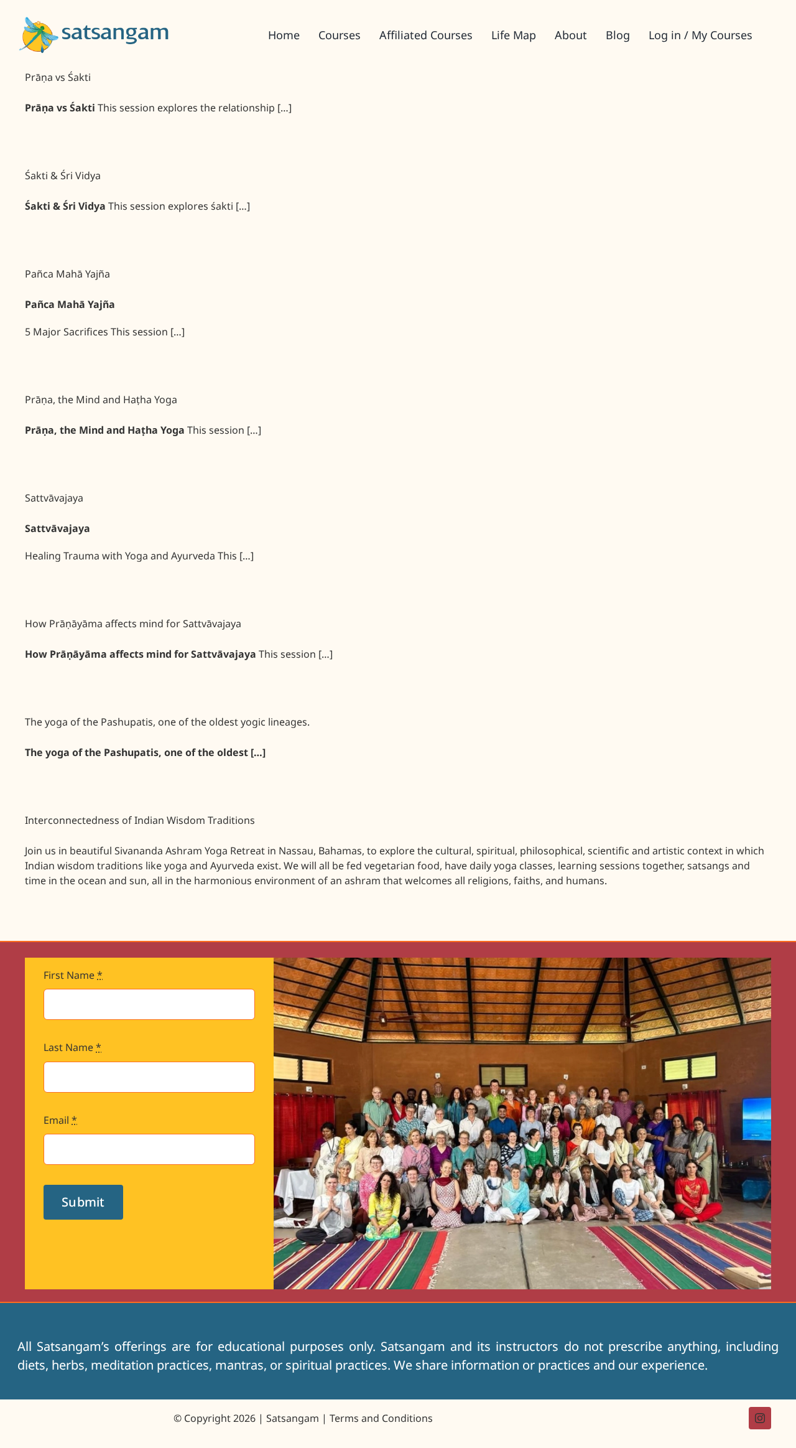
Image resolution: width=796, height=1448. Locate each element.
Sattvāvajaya (54, 498)
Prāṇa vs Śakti (58, 77)
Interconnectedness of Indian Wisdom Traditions (140, 820)
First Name (73, 975)
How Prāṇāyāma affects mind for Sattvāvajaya (133, 623)
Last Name (72, 1047)
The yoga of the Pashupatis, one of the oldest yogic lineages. (167, 722)
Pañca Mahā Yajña (67, 274)
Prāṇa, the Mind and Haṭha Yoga (101, 399)
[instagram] (760, 1418)
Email (60, 1120)
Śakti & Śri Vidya (63, 175)
